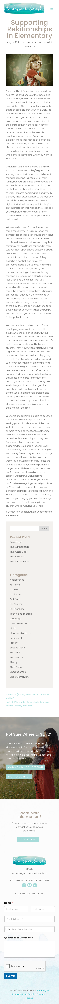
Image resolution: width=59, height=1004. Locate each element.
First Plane (15, 599)
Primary (14, 642)
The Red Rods (17, 556)
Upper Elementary (19, 676)
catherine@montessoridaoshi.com (29, 873)
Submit (10, 976)
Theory (13, 662)
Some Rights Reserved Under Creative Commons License (30, 994)
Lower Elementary (19, 623)
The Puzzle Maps (19, 551)
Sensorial (15, 652)
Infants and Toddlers (21, 613)
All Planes (15, 584)
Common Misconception (25, 767)
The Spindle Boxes (19, 561)
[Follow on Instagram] (29, 885)
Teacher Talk (17, 657)
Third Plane (16, 667)
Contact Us (28, 839)
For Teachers (17, 609)
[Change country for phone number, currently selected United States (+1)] (7, 929)
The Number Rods (19, 546)
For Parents (27, 42)
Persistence (16, 542)
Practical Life (16, 638)
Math (13, 628)
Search (44, 528)
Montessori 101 (18, 776)
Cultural (14, 589)
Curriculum (15, 594)
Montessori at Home (20, 633)
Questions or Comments (18, 937)
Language (15, 618)
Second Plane (41, 42)
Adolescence (17, 579)
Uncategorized (18, 672)
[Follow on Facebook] (24, 885)
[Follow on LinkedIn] (35, 885)
